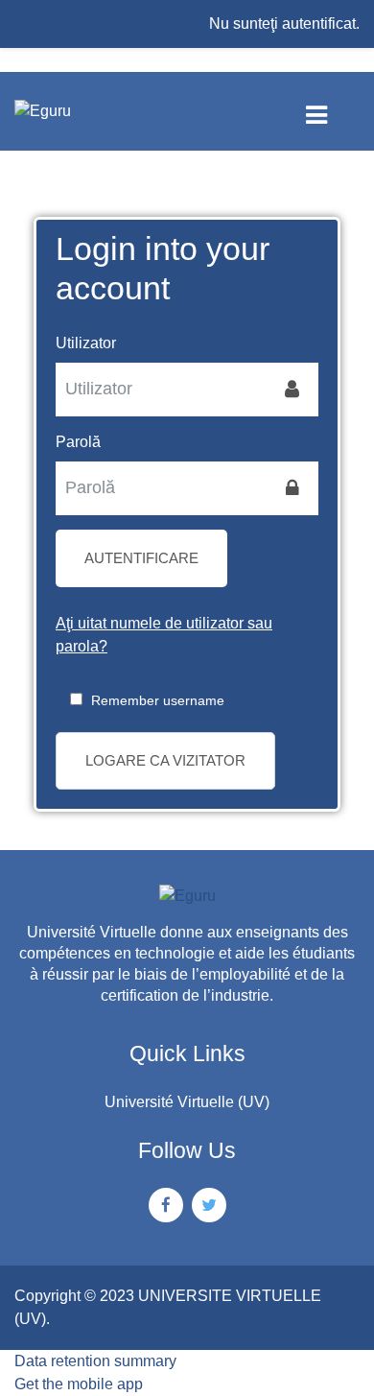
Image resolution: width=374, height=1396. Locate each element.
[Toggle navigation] (332, 111)
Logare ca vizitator (165, 760)
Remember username (157, 700)
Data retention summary (95, 1361)
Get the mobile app (78, 1384)
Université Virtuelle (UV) (187, 1102)
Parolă (78, 442)
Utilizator (86, 343)
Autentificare (141, 558)
